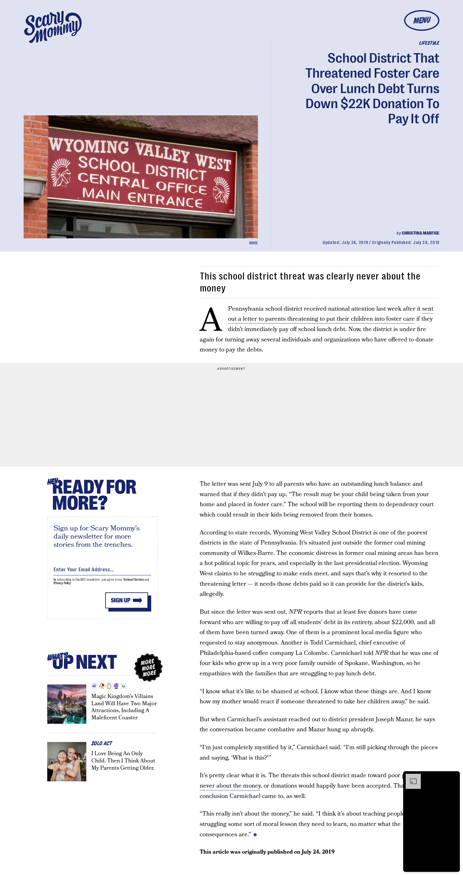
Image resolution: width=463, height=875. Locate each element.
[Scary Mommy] (53, 26)
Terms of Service (133, 579)
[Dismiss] (453, 777)
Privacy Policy (62, 583)
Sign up (120, 600)
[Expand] (410, 777)
